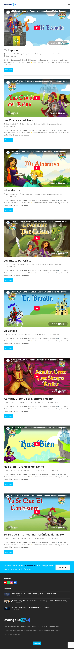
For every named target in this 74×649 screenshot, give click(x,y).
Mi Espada (11, 50)
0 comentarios (11, 56)
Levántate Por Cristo (17, 260)
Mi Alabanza (12, 190)
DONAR (37, 643)
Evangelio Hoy (28, 54)
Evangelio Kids (42, 54)
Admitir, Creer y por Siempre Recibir (28, 398)
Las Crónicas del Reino (19, 120)
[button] (69, 4)
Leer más (8, 70)
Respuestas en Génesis (55, 54)
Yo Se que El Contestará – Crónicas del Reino (34, 534)
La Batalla (10, 330)
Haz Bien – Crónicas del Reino (24, 466)
